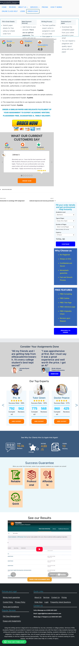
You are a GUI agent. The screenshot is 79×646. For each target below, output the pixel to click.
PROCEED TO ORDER (65, 331)
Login (46, 602)
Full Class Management (11, 616)
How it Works (56, 7)
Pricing (45, 7)
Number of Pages (61, 224)
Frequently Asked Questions (60, 602)
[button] (2, 405)
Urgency (58, 232)
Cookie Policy (8, 602)
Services (34, 7)
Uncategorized (7, 189)
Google (9, 41)
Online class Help (10, 11)
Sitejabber (28, 41)
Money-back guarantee (11, 597)
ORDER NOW (26, 181)
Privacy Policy (20, 602)
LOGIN (22, 11)
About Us (22, 7)
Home (4, 7)
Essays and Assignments (12, 621)
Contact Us (55, 597)
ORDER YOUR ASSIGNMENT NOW (39, 579)
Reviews (12, 7)
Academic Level (60, 212)
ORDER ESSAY (33, 11)
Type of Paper (60, 218)
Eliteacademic (43, 45)
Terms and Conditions (11, 607)
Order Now (38, 602)
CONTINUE (65, 244)
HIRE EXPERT (16, 421)
